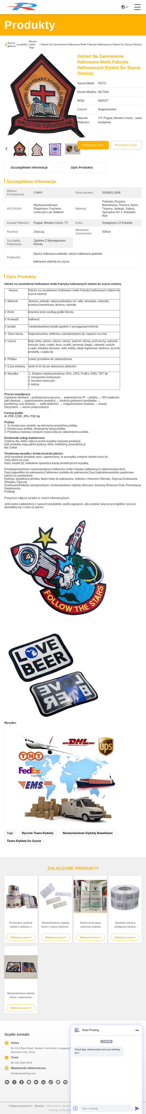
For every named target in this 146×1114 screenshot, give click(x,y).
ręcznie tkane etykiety (37, 833)
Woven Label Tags (33, 44)
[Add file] (75, 1108)
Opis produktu (82, 167)
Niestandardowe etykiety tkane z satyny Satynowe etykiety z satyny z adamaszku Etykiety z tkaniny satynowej (56, 925)
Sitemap (39, 1105)
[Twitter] (14, 1083)
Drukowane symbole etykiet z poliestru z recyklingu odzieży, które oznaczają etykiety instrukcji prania (21, 925)
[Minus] (137, 1030)
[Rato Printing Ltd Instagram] (28, 1083)
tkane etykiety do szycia (24, 840)
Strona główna (11, 44)
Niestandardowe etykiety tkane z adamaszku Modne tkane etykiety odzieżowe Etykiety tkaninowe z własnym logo (21, 995)
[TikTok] (50, 1083)
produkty (22, 44)
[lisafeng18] (65, 1083)
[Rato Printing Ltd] (23, 7)
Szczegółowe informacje (29, 167)
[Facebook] (21, 1083)
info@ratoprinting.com (23, 1073)
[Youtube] (36, 1083)
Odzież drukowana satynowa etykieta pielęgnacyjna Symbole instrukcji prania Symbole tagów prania (90, 925)
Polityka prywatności (20, 1105)
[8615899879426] (58, 1083)
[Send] (137, 1108)
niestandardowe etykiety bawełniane (88, 833)
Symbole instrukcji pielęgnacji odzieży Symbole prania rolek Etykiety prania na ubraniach (125, 925)
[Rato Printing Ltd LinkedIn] (43, 1083)
